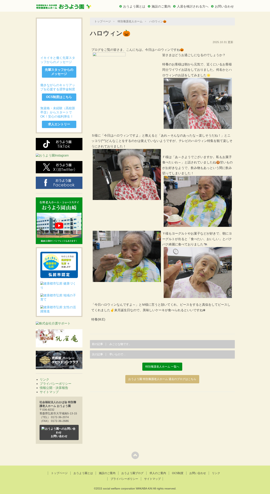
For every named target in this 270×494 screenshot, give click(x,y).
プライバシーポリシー (55, 383)
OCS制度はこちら (59, 97)
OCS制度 (177, 473)
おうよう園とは (134, 6)
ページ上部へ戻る (135, 455)
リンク (44, 379)
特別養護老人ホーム (130, 21)
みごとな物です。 (111, 344)
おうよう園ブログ (132, 473)
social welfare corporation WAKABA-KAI (127, 488)
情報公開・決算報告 (54, 387)
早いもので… (109, 354)
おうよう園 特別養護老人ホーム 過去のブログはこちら (162, 379)
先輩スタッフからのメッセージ (59, 71)
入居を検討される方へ (193, 6)
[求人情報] (59, 35)
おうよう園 (64, 5)
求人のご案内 (157, 473)
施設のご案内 (161, 6)
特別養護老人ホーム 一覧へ (162, 366)
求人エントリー (59, 124)
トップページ (102, 21)
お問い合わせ (224, 6)
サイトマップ (49, 392)
